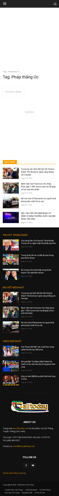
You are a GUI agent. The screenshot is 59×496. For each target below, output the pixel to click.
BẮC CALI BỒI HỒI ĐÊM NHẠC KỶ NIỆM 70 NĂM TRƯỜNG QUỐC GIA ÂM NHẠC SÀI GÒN (38, 216)
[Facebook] (26, 465)
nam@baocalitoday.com (24, 446)
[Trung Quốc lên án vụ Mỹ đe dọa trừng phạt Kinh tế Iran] (11, 259)
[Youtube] (33, 465)
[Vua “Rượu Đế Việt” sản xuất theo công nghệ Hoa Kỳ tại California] (11, 351)
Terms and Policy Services (14, 473)
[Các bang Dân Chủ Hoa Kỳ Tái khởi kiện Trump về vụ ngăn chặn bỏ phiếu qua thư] (11, 245)
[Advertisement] (29, 38)
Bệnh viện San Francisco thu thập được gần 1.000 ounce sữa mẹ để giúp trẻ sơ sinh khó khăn (38, 187)
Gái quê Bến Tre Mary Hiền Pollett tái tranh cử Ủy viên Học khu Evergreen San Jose (38, 364)
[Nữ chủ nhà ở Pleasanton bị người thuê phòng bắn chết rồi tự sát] (11, 202)
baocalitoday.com (21, 428)
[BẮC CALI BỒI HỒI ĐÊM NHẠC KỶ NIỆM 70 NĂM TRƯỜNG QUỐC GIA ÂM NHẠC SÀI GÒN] (11, 217)
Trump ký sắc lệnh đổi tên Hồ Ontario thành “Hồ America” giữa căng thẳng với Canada (37, 172)
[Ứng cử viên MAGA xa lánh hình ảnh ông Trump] (11, 380)
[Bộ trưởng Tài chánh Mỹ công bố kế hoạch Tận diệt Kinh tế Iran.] (11, 274)
